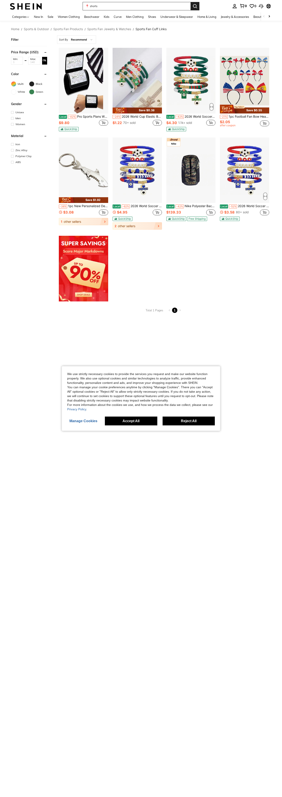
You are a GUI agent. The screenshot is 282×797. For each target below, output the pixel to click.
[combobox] (76, 40)
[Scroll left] (263, 16)
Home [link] (15, 29)
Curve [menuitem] (118, 17)
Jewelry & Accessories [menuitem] (235, 17)
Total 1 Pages (154, 310)
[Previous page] (169, 310)
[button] (261, 6)
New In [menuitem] (38, 17)
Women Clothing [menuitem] (69, 17)
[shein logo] (26, 6)
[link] (243, 6)
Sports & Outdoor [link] (36, 29)
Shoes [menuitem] (152, 17)
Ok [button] (44, 60)
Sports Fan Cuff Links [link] (151, 29)
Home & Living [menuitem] (206, 17)
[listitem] (83, 89)
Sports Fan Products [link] (68, 29)
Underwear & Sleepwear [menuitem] (176, 17)
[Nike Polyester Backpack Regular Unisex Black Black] (191, 170)
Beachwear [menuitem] (91, 17)
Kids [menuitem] (106, 17)
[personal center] (234, 6)
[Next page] (180, 310)
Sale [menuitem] (50, 17)
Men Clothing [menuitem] (135, 17)
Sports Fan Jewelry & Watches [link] (109, 29)
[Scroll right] (269, 16)
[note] (69, 129)
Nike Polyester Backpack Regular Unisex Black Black (191, 206)
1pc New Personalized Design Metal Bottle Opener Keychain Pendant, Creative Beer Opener (84, 206)
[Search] (195, 6)
